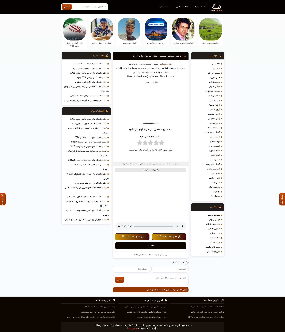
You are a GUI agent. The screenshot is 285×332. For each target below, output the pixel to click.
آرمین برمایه (214, 105)
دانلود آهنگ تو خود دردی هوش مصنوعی (88, 95)
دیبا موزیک (173, 164)
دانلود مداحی (166, 6)
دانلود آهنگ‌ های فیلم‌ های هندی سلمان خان (86, 196)
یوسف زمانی (214, 82)
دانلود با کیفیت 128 (130, 236)
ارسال (119, 279)
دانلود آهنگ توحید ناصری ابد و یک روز (89, 63)
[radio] (161, 143)
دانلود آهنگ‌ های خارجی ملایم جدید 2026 (88, 146)
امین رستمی (214, 178)
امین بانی (216, 173)
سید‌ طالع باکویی (213, 247)
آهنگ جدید (200, 6)
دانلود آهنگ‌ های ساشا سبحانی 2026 (90, 137)
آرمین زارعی (215, 137)
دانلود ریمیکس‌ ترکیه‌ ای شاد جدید (152, 317)
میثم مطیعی (214, 238)
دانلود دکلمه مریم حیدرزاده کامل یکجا (89, 68)
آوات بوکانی (215, 141)
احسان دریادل (214, 146)
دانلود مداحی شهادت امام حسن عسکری (98, 312)
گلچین (151, 245)
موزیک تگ (215, 196)
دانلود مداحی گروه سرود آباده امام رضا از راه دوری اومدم (91, 317)
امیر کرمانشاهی (213, 251)
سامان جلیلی (214, 86)
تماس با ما (132, 328)
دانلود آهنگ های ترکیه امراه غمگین (90, 82)
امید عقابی (215, 155)
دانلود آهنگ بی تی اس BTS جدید (91, 77)
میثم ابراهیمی (214, 95)
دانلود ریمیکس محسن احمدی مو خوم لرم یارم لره (157, 56)
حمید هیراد (215, 77)
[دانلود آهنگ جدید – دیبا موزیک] (216, 7)
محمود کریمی (214, 215)
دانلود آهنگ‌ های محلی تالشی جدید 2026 (88, 73)
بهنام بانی (216, 191)
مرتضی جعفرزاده (212, 91)
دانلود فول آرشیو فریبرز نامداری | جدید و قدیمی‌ (85, 219)
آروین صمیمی (214, 114)
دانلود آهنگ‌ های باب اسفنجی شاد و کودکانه (87, 160)
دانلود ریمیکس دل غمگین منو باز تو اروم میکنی (85, 100)
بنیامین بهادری (213, 187)
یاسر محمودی (214, 118)
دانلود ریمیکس (183, 6)
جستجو (67, 6)
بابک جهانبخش (213, 127)
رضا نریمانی (215, 233)
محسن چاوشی (214, 73)
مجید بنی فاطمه (213, 224)
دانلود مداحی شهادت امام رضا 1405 (100, 306)
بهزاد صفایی (215, 100)
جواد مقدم (215, 242)
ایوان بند (216, 182)
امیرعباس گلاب (213, 169)
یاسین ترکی (215, 123)
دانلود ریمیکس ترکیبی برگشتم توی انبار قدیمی (147, 312)
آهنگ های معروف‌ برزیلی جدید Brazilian (88, 142)
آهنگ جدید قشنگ (212, 132)
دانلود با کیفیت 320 (167, 236)
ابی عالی (216, 68)
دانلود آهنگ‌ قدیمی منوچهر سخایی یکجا (89, 123)
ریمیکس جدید (161, 254)
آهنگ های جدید (213, 164)
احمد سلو (216, 63)
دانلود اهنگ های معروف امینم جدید (90, 183)
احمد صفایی (214, 150)
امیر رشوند (215, 159)
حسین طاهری (214, 228)
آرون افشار (215, 109)
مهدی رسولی (214, 219)
